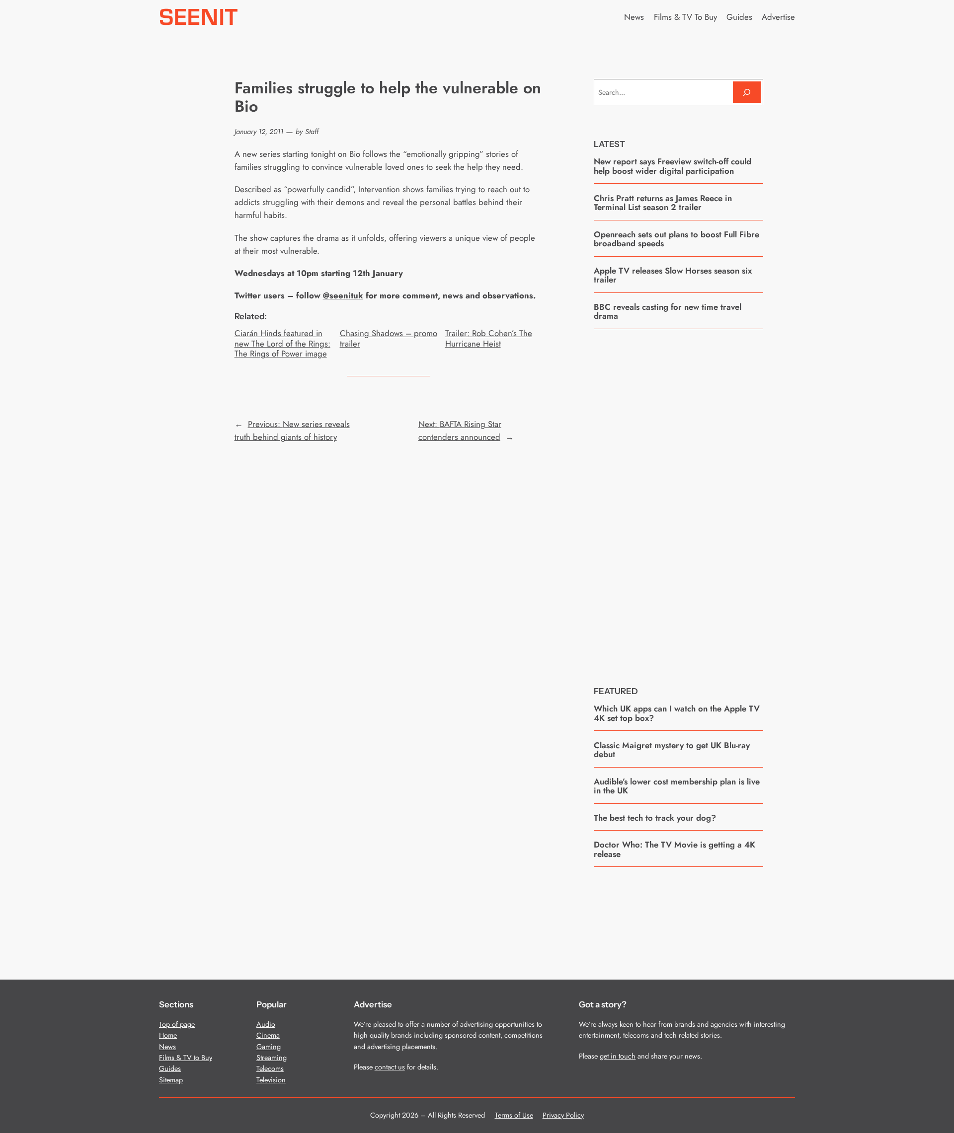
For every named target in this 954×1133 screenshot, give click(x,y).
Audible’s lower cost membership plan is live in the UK (677, 786)
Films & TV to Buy (185, 1057)
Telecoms (270, 1068)
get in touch (618, 1056)
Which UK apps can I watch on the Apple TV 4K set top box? (677, 713)
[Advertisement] (678, 500)
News (167, 1047)
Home (168, 1035)
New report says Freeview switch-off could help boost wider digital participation (672, 166)
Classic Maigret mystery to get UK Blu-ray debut (672, 750)
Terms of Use (514, 1115)
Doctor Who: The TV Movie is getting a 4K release (674, 849)
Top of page (177, 1024)
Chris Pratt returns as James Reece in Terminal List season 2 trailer (663, 203)
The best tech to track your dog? (655, 817)
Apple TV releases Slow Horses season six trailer (673, 275)
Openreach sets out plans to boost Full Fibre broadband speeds (676, 239)
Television (271, 1080)
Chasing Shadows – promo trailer (388, 338)
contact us (390, 1067)
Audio (265, 1024)
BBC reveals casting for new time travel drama (667, 311)
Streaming (271, 1057)
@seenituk (343, 295)
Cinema (268, 1035)
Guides (170, 1068)
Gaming (268, 1047)
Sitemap (171, 1080)
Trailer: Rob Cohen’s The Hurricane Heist (488, 338)
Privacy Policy (563, 1115)
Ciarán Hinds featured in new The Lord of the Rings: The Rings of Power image (282, 343)
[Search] (747, 92)
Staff (311, 132)
